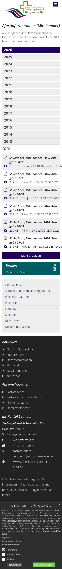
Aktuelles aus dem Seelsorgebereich (28, 291)
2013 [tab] (8, 141)
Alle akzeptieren (43, 564)
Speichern (15, 564)
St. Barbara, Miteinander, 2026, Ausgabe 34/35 (33, 160)
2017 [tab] (8, 113)
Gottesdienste (14, 285)
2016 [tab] (8, 120)
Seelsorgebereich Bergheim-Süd (23, 423)
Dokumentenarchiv (17, 327)
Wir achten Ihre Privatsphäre (31, 505)
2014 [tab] (8, 134)
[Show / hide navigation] (55, 4)
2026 (6, 148)
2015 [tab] (8, 127)
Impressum (7, 537)
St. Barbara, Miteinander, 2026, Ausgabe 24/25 (33, 240)
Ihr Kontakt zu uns (16, 416)
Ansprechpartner (15, 384)
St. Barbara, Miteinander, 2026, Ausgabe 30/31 (33, 192)
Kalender (11, 315)
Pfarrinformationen (17, 297)
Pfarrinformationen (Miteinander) (31, 25)
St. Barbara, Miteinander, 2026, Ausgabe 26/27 (33, 224)
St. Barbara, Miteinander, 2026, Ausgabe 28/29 (33, 208)
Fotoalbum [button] (12, 309)
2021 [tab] (8, 84)
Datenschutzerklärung (11, 541)
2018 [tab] (8, 106)
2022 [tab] (8, 78)
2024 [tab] (8, 63)
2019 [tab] (8, 99)
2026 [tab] (8, 49)
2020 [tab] (8, 92)
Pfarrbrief (11, 303)
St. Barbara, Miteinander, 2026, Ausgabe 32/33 (33, 176)
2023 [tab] (8, 70)
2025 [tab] (8, 56)
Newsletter (12, 321)
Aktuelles (9, 341)
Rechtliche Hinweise (10, 544)
